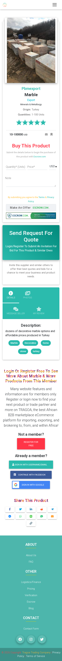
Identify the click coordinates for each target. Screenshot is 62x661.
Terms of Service (35, 656)
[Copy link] (31, 523)
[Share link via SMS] (41, 516)
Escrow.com (40, 156)
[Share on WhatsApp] (20, 516)
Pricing (31, 588)
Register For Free (31, 444)
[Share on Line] (31, 516)
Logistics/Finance (31, 582)
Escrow (31, 601)
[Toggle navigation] (54, 4)
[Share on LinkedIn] (31, 509)
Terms (42, 197)
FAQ (31, 561)
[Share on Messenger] (9, 516)
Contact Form (31, 628)
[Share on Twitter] (20, 509)
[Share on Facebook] (9, 509)
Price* (31, 166)
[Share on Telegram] (52, 509)
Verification (31, 595)
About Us (31, 555)
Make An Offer (21, 207)
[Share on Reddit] (41, 509)
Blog (31, 608)
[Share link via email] (52, 516)
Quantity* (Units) (15, 166)
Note (8, 178)
